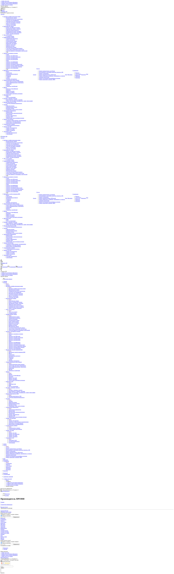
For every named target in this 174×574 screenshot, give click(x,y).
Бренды (2, 538)
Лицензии (3, 527)
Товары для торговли (14, 420)
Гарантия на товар (5, 533)
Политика (3, 525)
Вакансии (3, 523)
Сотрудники (3, 522)
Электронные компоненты (15, 409)
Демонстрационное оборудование (16, 364)
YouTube (7, 495)
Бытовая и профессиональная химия (17, 288)
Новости (3, 520)
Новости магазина (6, 515)
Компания (3, 518)
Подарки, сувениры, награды (15, 390)
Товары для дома (13, 432)
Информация (4, 528)
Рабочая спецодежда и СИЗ (15, 396)
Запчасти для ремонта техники (16, 333)
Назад (7, 283)
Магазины (3, 524)
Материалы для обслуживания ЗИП (17, 352)
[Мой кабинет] (1, 260)
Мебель (10, 374)
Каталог (8, 285)
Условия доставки (5, 531)
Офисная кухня (12, 384)
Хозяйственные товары (14, 316)
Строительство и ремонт (14, 428)
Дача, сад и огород (13, 311)
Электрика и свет (13, 440)
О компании (9, 463)
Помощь (2, 529)
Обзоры (2, 539)
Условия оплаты (4, 530)
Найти (2, 567)
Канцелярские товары (14, 300)
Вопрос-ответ (4, 536)
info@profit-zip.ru (5, 491)
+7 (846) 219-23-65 (5, 1)
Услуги (7, 447)
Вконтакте (7, 493)
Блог (2, 535)
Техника (11, 401)
